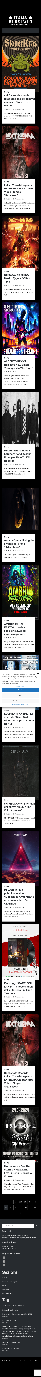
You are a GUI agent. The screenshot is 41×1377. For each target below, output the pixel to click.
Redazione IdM (19, 109)
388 (25, 1207)
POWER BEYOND (6, 1305)
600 (35, 1207)
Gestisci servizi (20, 686)
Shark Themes (24, 1361)
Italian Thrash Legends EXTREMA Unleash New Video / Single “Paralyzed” (18, 190)
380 (20, 1202)
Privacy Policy (16, 704)
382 (30, 1202)
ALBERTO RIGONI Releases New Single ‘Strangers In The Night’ (18, 365)
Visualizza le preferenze (21, 701)
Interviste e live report (9, 1282)
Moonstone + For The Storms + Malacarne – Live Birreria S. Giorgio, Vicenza (18, 1171)
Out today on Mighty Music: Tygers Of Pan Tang (17, 278)
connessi (8, 1246)
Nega (20, 695)
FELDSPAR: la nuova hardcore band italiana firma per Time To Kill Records (17, 455)
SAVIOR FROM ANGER (18, 1305)
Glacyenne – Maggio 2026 (11, 1342)
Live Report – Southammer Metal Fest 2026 (17, 1314)
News (6, 92)
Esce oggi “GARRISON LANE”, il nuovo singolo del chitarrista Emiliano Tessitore (19, 988)
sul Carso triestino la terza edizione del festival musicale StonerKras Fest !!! (19, 100)
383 (35, 1202)
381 (25, 1202)
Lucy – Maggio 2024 (9, 1320)
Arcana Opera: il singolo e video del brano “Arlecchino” (19, 544)
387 (20, 1207)
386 (15, 1207)
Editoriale (5, 1278)
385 (11, 1207)
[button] (38, 672)
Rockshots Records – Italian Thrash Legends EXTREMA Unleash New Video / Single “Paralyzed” (18, 1080)
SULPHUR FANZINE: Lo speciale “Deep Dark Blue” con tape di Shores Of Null (19, 718)
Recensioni (6, 1289)
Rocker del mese (7, 1293)
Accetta (20, 690)
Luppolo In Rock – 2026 (10, 1348)
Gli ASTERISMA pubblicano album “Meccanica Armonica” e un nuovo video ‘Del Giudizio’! (19, 897)
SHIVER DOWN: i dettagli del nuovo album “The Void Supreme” (19, 807)
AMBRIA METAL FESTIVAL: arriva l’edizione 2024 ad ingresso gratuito (15, 629)
